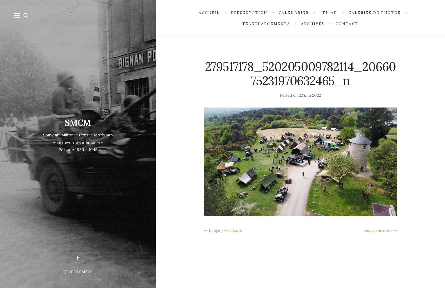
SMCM (78, 122)
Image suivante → (380, 230)
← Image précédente (223, 230)
